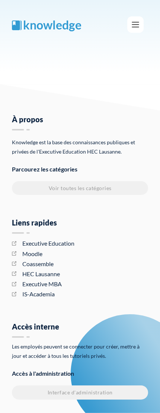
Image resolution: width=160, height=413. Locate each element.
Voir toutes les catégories (80, 188)
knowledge (52, 25)
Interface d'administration (80, 392)
